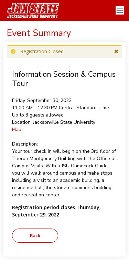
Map (16, 129)
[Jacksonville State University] (31, 10)
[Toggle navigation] (119, 10)
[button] (116, 51)
